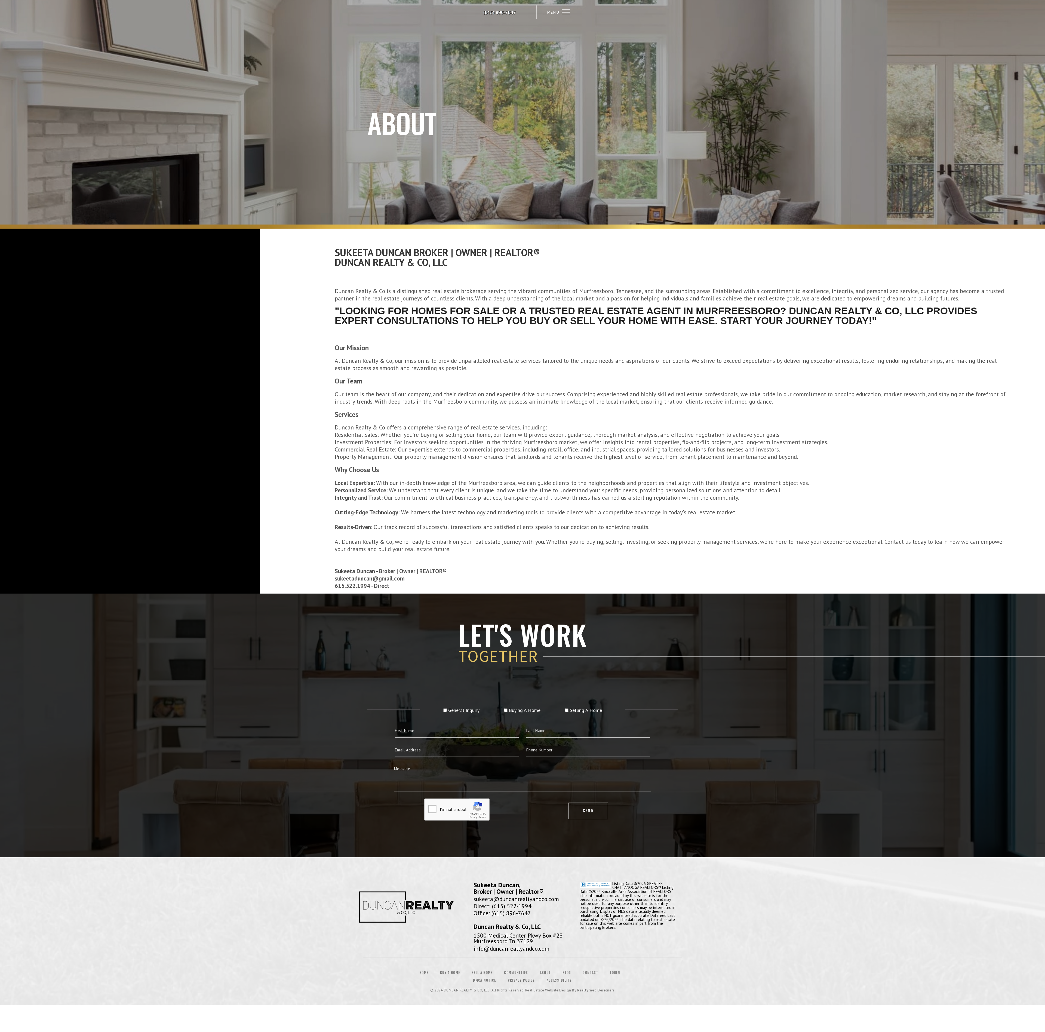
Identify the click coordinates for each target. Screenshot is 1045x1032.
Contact (590, 972)
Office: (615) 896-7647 (502, 913)
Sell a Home (482, 972)
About (545, 972)
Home (423, 972)
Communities (516, 972)
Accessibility (559, 980)
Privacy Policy (521, 980)
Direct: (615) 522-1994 (502, 906)
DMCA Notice (484, 980)
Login (615, 972)
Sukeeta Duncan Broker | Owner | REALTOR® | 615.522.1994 (500, 12)
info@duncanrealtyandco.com (511, 948)
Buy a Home (450, 972)
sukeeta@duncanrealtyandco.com (516, 899)
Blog (567, 972)
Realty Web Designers (596, 990)
